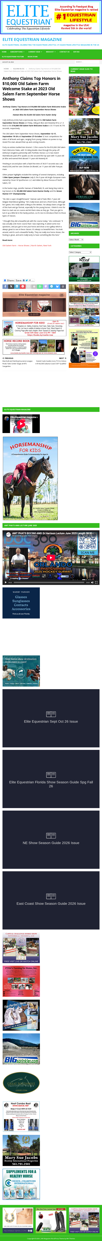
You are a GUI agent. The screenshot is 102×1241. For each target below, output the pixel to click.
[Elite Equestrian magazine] (51, 33)
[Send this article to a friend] (28, 286)
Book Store (33, 57)
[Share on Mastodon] (46, 286)
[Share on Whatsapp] (40, 286)
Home (4, 52)
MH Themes (71, 1239)
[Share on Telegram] (51, 286)
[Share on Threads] (63, 286)
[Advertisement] (34, 262)
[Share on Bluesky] (57, 286)
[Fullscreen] (96, 582)
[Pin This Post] (23, 286)
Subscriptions (16, 52)
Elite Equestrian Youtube (13, 57)
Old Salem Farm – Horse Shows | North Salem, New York (26, 245)
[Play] (5, 582)
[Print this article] (34, 286)
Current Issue (34, 52)
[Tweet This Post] (11, 286)
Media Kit (50, 52)
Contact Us (64, 52)
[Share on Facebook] (5, 286)
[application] (51, 557)
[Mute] (92, 582)
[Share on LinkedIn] (17, 286)
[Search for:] (87, 62)
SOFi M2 (76, 52)
